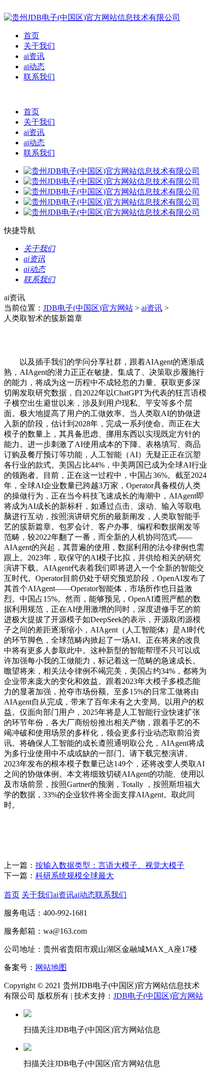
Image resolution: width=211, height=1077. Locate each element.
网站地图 (51, 967)
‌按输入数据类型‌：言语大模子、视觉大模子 (110, 865)
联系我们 (39, 77)
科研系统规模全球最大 (74, 875)
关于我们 (39, 46)
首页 (31, 35)
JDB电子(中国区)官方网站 (88, 308)
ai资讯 (34, 56)
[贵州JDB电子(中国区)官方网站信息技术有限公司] (92, 17)
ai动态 (34, 66)
